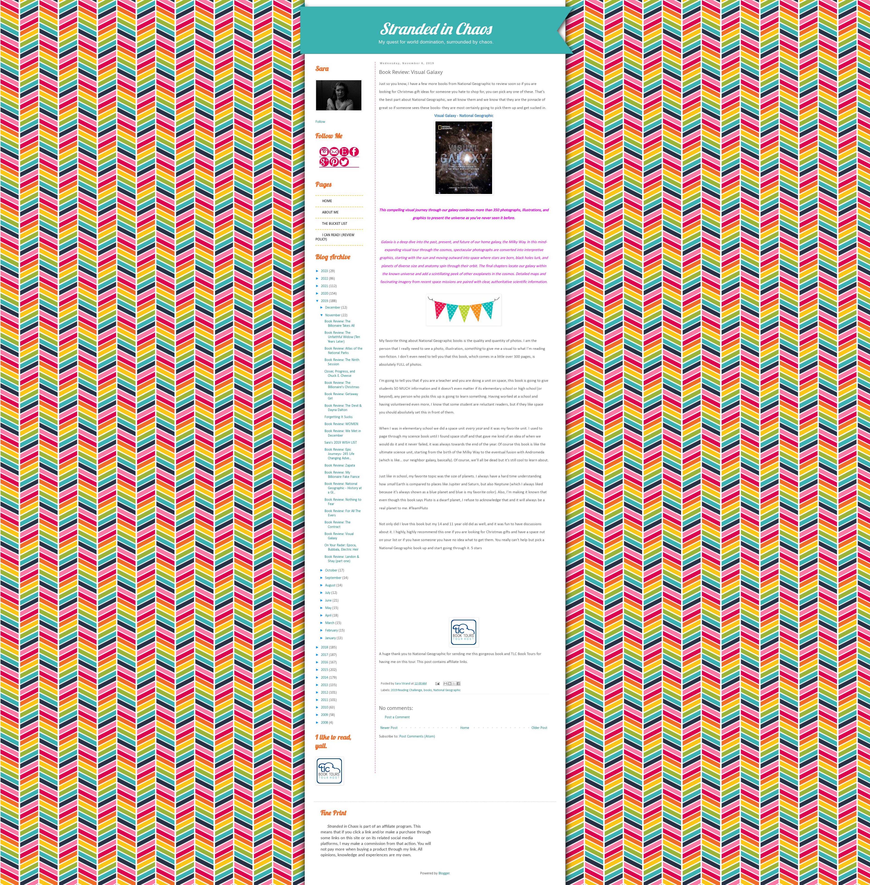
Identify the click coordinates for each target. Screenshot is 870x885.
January (330, 638)
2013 (324, 685)
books (428, 690)
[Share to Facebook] (458, 683)
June (328, 600)
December (332, 308)
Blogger (444, 873)
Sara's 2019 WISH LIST (340, 443)
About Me (330, 212)
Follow (320, 122)
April (328, 615)
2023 (324, 271)
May (328, 608)
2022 (324, 278)
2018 (324, 647)
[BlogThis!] (449, 683)
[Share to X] (454, 683)
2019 (324, 301)
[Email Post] (437, 683)
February (331, 630)
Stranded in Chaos (435, 29)
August (330, 585)
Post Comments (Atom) (417, 736)
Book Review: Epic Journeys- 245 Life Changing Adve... (339, 454)
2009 (324, 715)
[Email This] (445, 683)
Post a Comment (397, 717)
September (333, 578)
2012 (324, 692)
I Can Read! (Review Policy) (334, 237)
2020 (324, 293)
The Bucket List (334, 224)
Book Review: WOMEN (341, 424)
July (327, 593)
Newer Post (389, 728)
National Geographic (447, 690)
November (333, 315)
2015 (324, 670)
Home (464, 728)
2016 (324, 662)
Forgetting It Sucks (338, 417)
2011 (324, 700)
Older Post (539, 728)
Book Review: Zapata (339, 465)
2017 (324, 655)
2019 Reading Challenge (406, 690)
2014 (324, 677)
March (329, 623)
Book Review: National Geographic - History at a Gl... (343, 488)
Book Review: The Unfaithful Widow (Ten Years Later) (342, 337)
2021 (324, 286)
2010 (324, 707)
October (331, 570)
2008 (324, 723)
